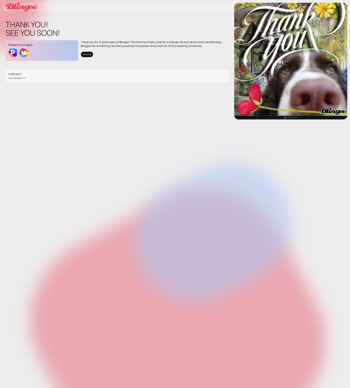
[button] (286, 117)
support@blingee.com (17, 78)
